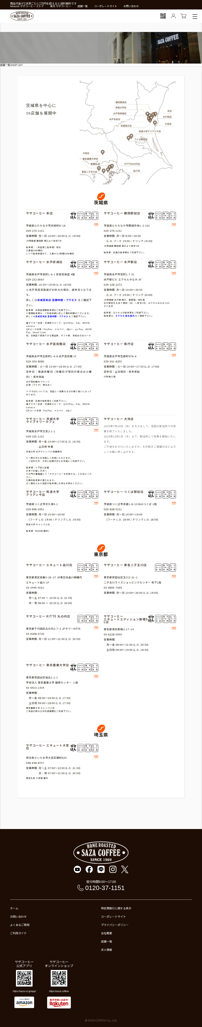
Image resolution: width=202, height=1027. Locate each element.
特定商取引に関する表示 (116, 908)
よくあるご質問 (19, 924)
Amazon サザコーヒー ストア (27, 6)
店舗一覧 (83, 6)
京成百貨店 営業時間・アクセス (57, 300)
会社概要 (106, 933)
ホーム (14, 908)
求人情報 (106, 949)
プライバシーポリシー (115, 924)
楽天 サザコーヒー (60, 6)
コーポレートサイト (105, 6)
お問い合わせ (131, 6)
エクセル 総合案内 (125, 315)
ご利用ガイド (18, 933)
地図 (96, 224)
